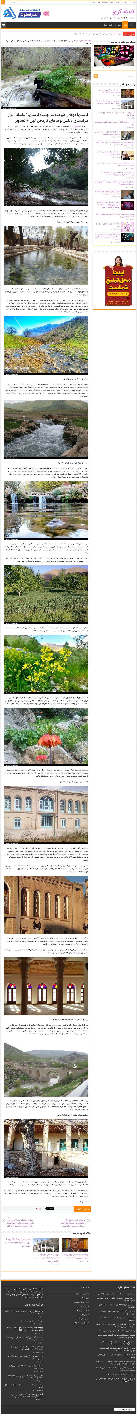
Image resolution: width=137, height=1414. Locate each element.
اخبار (111, 2)
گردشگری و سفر (83, 1323)
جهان (87, 1306)
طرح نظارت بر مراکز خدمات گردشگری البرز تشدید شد (26, 1367)
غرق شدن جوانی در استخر (32, 1320)
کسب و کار (85, 1318)
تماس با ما (96, 2)
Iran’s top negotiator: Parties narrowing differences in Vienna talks (25, 1329)
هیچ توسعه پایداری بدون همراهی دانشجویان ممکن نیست (107, 192)
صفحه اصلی (84, 40)
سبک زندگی (84, 1310)
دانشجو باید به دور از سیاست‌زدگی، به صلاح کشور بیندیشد (107, 132)
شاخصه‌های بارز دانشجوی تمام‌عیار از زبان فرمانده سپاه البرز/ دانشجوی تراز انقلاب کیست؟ (115, 143)
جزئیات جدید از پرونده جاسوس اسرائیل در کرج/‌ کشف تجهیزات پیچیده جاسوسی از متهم (108, 204)
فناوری (86, 1314)
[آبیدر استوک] (27, 13)
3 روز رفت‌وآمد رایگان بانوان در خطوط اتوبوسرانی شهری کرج (99, 34)
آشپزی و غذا (84, 1294)
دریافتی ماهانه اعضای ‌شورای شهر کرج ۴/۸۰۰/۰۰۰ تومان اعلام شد (27, 1348)
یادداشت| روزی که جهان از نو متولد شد (107, 224)
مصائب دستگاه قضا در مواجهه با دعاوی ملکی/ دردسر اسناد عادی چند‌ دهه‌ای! (115, 164)
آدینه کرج (123, 11)
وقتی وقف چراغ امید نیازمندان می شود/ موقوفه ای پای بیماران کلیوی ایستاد (107, 237)
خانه (117, 2)
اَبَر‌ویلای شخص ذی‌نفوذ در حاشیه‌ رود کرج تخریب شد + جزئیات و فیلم (47, 1258)
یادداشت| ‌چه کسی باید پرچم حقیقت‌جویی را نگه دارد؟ (76, 1256)
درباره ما (105, 2)
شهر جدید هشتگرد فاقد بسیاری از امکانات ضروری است (25, 1357)
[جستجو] (3, 2)
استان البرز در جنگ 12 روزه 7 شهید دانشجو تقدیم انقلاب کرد (17, 1241)
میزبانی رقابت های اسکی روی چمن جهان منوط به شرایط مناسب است (25, 1376)
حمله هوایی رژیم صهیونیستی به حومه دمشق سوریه (24, 1312)
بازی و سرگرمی (83, 1302)
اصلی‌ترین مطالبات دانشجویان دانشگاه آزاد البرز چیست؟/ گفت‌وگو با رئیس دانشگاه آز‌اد (117, 173)
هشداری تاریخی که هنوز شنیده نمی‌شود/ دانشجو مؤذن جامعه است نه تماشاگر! (114, 183)
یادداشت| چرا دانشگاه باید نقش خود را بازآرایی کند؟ (108, 153)
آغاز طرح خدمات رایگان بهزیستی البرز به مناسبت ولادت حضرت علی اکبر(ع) (26, 1395)
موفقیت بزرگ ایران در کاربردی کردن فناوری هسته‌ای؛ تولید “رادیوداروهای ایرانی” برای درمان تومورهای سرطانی (20, 1221)
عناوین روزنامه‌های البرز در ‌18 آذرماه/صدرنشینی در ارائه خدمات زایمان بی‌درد (114, 215)
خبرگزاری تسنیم (75, 126)
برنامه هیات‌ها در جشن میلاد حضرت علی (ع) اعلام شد (24, 1386)
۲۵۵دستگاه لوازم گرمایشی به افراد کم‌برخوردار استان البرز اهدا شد (24, 1338)
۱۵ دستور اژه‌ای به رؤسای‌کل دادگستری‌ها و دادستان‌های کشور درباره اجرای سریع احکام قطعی (72, 1221)
